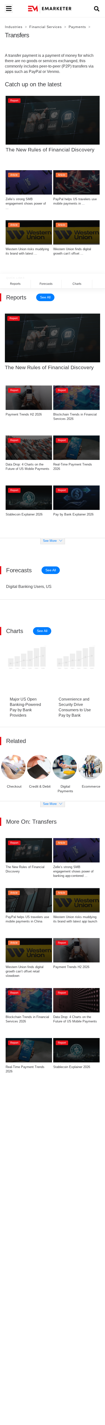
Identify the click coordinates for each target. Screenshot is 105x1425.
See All (45, 297)
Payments (77, 27)
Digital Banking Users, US (29, 586)
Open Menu (8, 8)
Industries (13, 27)
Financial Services (45, 27)
